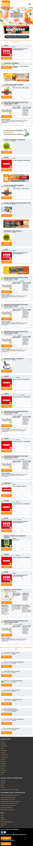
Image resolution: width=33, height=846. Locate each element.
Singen (2, 768)
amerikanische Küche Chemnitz (9, 803)
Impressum (3, 819)
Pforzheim (3, 763)
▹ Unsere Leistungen (8, 590)
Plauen (2, 785)
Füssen (2, 748)
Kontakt (3, 817)
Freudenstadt (4, 746)
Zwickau (3, 787)
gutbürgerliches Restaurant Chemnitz (10, 801)
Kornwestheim (4, 754)
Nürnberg (3, 761)
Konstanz (3, 752)
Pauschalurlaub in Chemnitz (8, 799)
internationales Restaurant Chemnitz (10, 795)
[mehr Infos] (6, 52)
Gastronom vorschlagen (6, 838)
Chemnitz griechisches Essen (8, 797)
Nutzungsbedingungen (6, 821)
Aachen (2, 741)
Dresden (3, 782)
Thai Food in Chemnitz (6, 807)
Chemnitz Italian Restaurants (8, 805)
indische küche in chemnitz (8, 809)
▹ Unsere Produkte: (8, 104)
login (2, 826)
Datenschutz (4, 823)
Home (2, 815)
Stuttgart (3, 772)
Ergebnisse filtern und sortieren (17, 37)
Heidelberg (3, 750)
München (3, 759)
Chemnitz (3, 780)
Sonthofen (3, 770)
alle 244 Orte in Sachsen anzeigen (9, 789)
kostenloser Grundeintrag (6, 844)
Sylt (2, 774)
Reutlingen (3, 765)
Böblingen (3, 744)
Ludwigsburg (4, 757)
